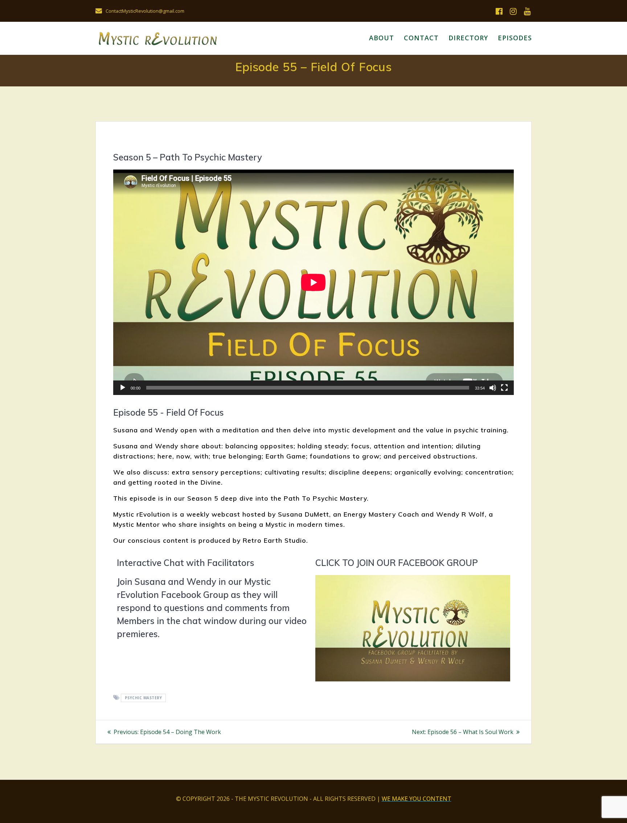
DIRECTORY (468, 37)
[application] (313, 282)
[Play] (122, 387)
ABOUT (381, 37)
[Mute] (492, 387)
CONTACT (421, 37)
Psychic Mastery (143, 698)
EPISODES (515, 37)
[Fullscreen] (504, 387)
